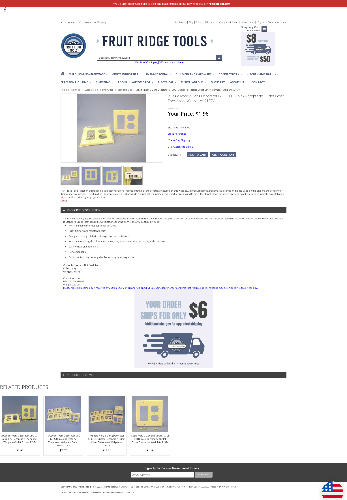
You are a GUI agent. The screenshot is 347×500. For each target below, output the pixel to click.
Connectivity (230, 75)
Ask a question (223, 154)
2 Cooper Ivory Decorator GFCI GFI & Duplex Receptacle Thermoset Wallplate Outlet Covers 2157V (19, 439)
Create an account (277, 22)
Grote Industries (126, 75)
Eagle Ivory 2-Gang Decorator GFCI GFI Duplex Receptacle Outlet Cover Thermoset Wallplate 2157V (150, 439)
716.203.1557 (203, 486)
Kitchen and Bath (261, 75)
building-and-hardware (87, 75)
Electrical (167, 83)
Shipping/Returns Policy (113, 492)
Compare (228, 22)
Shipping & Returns (206, 22)
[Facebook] (5, 9)
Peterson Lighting (76, 83)
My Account (248, 22)
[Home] (63, 74)
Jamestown (231, 486)
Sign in (261, 22)
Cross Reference (177, 133)
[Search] (219, 58)
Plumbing (104, 83)
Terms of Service (68, 492)
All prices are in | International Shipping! (83, 22)
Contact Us (180, 22)
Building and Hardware (194, 75)
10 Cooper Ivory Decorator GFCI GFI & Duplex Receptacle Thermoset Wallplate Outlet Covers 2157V (63, 440)
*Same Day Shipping (179, 140)
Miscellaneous (193, 83)
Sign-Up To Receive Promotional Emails (171, 468)
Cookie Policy (95, 492)
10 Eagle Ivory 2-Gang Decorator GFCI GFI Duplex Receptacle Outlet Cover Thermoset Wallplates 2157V (106, 440)
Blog (191, 22)
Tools (122, 82)
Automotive (142, 83)
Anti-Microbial (157, 75)
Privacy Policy (82, 492)
